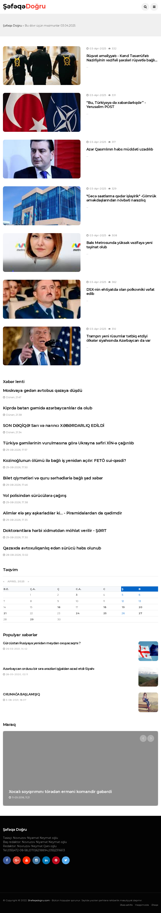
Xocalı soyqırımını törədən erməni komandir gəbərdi (60, 791)
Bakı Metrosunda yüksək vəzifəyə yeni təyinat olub (119, 245)
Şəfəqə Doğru (12, 25)
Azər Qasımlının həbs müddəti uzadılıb (119, 149)
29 (32, 619)
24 (78, 613)
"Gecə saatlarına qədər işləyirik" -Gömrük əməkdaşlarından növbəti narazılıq (121, 198)
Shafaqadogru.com (39, 900)
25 (105, 613)
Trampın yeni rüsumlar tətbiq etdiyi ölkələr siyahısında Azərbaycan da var (118, 338)
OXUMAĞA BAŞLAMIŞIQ (21, 694)
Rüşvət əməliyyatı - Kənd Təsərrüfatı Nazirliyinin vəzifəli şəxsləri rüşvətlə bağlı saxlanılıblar (120, 60)
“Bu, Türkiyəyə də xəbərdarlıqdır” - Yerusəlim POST (116, 105)
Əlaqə (154, 904)
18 (104, 607)
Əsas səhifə (126, 904)
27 (140, 613)
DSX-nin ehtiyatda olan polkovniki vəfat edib (120, 291)
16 (58, 607)
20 (140, 607)
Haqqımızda (142, 904)
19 (123, 607)
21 (5, 613)
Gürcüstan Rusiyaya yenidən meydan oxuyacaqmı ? (42, 643)
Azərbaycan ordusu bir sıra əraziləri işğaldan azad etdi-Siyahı (48, 669)
